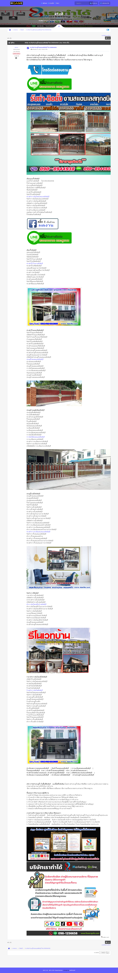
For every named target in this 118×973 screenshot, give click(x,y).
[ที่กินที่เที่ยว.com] (16, 3)
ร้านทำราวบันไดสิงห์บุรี (35, 690)
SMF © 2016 (51, 970)
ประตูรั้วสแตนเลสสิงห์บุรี (35, 359)
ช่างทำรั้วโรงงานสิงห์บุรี (35, 263)
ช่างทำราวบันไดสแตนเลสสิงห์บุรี (38, 196)
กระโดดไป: (96, 952)
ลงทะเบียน (75, 20)
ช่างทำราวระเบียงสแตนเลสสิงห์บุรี (39, 532)
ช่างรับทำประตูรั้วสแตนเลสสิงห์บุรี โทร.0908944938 (43, 47)
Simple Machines (59, 970)
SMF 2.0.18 (45, 970)
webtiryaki (72, 970)
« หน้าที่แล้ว (104, 35)
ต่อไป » (109, 35)
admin (16, 47)
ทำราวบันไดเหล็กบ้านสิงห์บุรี (37, 604)
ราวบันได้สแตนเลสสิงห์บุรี (36, 437)
